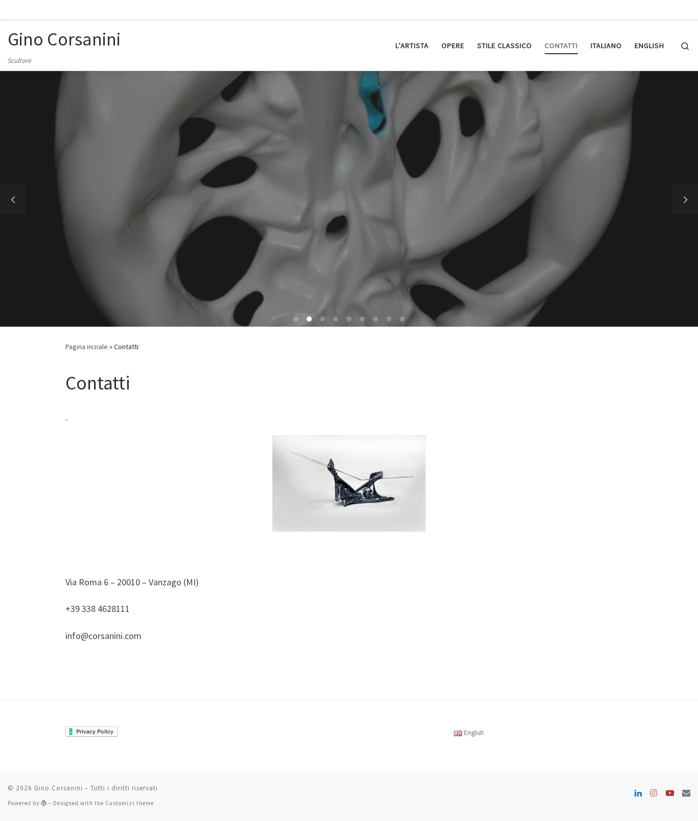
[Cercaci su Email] (686, 793)
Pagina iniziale (86, 346)
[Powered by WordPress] (44, 803)
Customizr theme (129, 803)
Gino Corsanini (58, 788)
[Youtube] (670, 793)
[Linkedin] (638, 793)
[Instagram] (653, 793)
